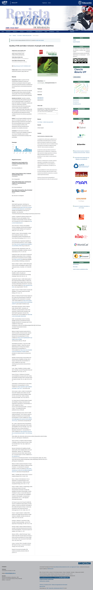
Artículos (22, 31)
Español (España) (76, 41)
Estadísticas (51, 31)
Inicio (3, 31)
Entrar (49, 2)
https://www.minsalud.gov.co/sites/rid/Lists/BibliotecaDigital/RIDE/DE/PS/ (22, 470)
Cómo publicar (29, 31)
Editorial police (76, 264)
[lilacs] (81, 165)
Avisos (57, 31)
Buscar (72, 31)
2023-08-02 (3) (40, 97)
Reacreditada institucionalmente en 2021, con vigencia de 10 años (66, 566)
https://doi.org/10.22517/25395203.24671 (22, 66)
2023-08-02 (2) (40, 98)
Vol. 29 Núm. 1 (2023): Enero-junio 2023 (24, 35)
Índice (46, 31)
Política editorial (38, 31)
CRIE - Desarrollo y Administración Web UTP (55, 588)
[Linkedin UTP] (88, 563)
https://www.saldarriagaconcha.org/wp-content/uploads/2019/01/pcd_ (22, 419)
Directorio (15, 31)
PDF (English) (41, 82)
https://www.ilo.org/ (18, 259)
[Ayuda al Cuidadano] (90, 563)
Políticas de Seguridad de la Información (59, 584)
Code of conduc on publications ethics (80, 269)
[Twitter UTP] (81, 563)
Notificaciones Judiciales (44, 581)
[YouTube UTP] (83, 563)
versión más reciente (40, 40)
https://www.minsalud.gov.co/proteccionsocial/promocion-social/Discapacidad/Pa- (22, 302)
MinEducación (50, 568)
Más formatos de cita (42, 113)
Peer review (75, 266)
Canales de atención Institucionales (46, 579)
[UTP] (5, 3)
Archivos (14, 35)
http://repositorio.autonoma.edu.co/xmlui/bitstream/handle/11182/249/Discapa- (22, 433)
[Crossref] (81, 256)
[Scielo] (81, 122)
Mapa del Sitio (42, 586)
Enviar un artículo (77, 76)
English (74, 39)
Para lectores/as (76, 100)
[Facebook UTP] (79, 563)
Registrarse (44, 2)
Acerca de (8, 31)
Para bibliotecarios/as (77, 103)
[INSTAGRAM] (75, 112)
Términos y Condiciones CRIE (45, 584)
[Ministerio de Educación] (85, 2)
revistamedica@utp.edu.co (10, 573)
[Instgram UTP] (85, 563)
